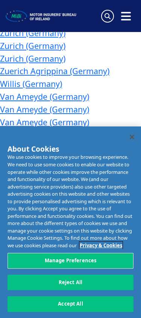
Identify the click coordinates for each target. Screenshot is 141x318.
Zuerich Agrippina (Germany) (54, 70)
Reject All (70, 282)
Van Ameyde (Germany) (44, 96)
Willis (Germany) (31, 83)
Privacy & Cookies (101, 245)
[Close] (132, 137)
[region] (70, 222)
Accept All (70, 303)
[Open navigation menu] (126, 16)
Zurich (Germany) (32, 32)
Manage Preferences (70, 260)
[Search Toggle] (107, 16)
